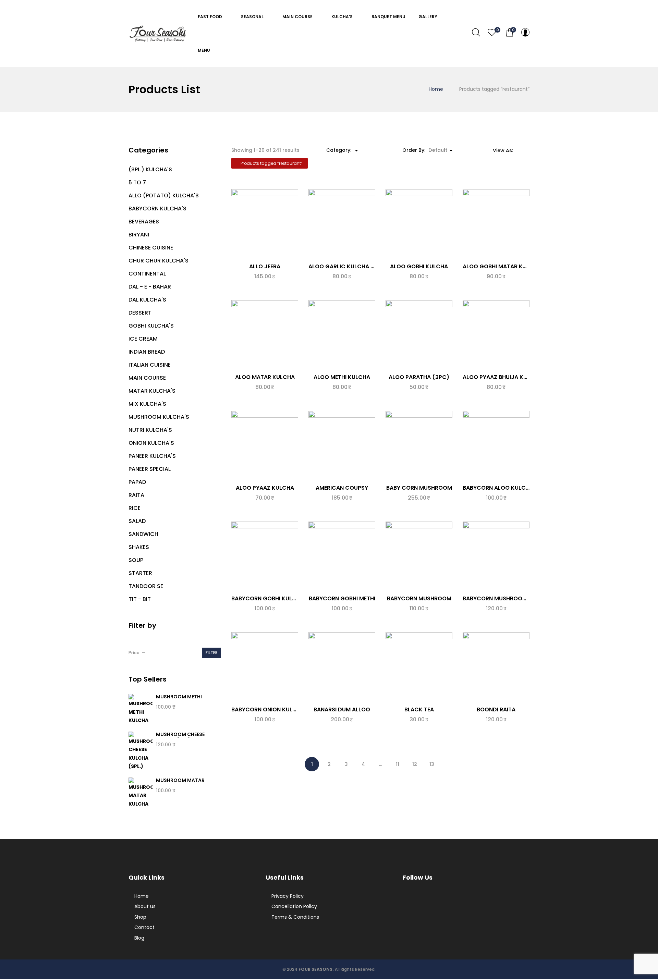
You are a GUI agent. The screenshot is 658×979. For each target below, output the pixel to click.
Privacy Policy (287, 896)
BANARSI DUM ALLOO (342, 709)
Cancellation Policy (294, 906)
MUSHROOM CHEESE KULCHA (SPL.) (180, 738)
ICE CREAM (143, 339)
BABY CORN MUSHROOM (419, 488)
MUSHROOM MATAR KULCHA (180, 784)
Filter (212, 653)
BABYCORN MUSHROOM (419, 598)
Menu (204, 50)
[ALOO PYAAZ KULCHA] (264, 445)
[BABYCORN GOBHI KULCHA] (264, 556)
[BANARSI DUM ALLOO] (341, 666)
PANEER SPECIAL (150, 469)
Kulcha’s (342, 17)
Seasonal (253, 17)
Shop (140, 917)
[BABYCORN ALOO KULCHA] (496, 445)
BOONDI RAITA (496, 709)
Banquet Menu (388, 17)
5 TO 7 (137, 182)
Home (436, 89)
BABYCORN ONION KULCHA (267, 709)
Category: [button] (339, 150)
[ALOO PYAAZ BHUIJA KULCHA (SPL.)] (496, 334)
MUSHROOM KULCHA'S (159, 417)
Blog (139, 937)
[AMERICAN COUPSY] (341, 445)
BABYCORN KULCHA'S (157, 208)
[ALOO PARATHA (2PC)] (419, 334)
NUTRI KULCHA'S (150, 430)
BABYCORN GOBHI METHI (342, 598)
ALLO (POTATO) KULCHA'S (164, 195)
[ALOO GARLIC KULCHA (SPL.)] (341, 223)
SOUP (136, 560)
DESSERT (140, 313)
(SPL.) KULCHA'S (150, 169)
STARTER (140, 573)
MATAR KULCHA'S (152, 391)
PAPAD (137, 482)
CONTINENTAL (147, 274)
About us (145, 906)
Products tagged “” (271, 163)
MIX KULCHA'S (147, 404)
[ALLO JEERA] (264, 223)
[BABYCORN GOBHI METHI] (341, 556)
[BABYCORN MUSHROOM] (419, 556)
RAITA (136, 495)
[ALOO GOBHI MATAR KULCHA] (496, 223)
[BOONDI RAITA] (496, 666)
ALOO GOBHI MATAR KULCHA (502, 266)
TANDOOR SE (146, 586)
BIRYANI (139, 234)
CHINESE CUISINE (151, 248)
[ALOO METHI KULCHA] (341, 334)
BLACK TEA (419, 709)
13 (431, 764)
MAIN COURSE (298, 17)
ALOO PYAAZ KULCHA (265, 488)
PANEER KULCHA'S (152, 456)
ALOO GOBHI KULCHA (419, 266)
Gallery (427, 17)
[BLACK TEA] (419, 666)
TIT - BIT (140, 599)
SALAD (137, 521)
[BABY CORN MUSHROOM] (419, 445)
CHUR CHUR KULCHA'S (158, 261)
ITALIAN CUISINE (150, 365)
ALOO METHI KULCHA (342, 377)
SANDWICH (143, 534)
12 (414, 764)
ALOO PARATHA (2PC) (419, 377)
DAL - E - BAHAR (150, 287)
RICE (135, 508)
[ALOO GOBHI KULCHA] (419, 223)
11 (397, 764)
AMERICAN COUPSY (342, 488)
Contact (144, 927)
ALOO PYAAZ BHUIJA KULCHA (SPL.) (511, 377)
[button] (509, 32)
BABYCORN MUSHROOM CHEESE (505, 598)
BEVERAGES (144, 221)
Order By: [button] (425, 150)
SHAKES (139, 547)
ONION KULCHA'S (151, 443)
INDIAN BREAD (147, 352)
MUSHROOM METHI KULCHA (179, 700)
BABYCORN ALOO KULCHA (498, 488)
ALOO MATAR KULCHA (265, 377)
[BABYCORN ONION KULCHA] (264, 666)
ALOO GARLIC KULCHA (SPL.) (347, 266)
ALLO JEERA (264, 266)
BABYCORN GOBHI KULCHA (267, 598)
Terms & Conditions (295, 917)
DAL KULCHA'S (147, 300)
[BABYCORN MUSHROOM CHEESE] (496, 556)
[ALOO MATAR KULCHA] (264, 334)
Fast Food (210, 17)
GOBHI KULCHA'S (151, 326)
